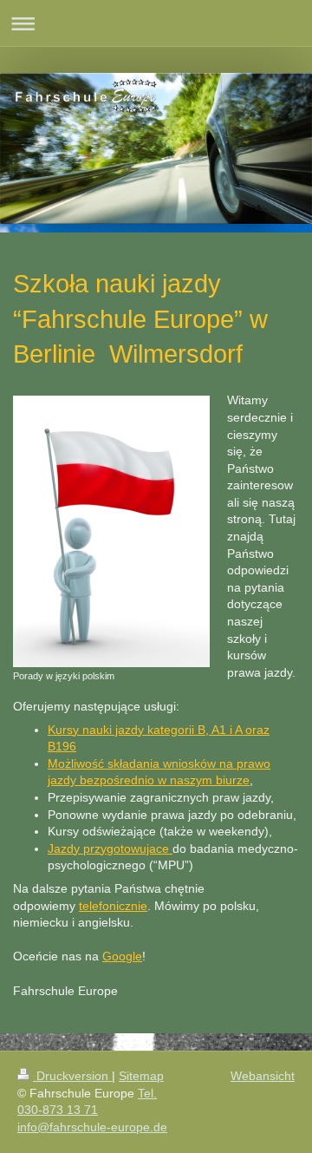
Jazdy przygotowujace (110, 848)
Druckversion (72, 1076)
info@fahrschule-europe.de (92, 1127)
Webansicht (263, 1076)
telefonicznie (113, 906)
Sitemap (141, 1076)
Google (122, 956)
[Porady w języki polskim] (111, 531)
